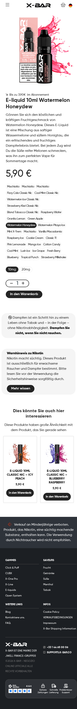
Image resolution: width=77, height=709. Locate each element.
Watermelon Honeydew (21, 225)
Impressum (49, 623)
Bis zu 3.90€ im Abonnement (28, 94)
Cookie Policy (51, 612)
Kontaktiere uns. (15, 617)
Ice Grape (38, 250)
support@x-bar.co (59, 652)
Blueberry (12, 257)
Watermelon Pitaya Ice (51, 225)
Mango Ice (34, 244)
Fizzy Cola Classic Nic (19, 193)
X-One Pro (11, 579)
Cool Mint (12, 250)
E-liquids (10, 590)
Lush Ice (25, 250)
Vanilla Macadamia (50, 231)
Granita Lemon (16, 218)
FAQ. (8, 623)
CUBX (8, 573)
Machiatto (13, 186)
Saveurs (48, 560)
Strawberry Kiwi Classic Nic (22, 205)
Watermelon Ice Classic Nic (23, 199)
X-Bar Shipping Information (59, 629)
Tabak (47, 590)
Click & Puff (12, 568)
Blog (8, 612)
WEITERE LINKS (13, 604)
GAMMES (10, 560)
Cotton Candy (51, 244)
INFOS (46, 604)
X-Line (9, 584)
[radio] (12, 269)
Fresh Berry (53, 250)
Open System (13, 595)
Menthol (48, 584)
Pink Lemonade (16, 244)
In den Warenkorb (24, 294)
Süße (46, 579)
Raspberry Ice (15, 238)
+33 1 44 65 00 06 (57, 647)
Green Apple (35, 218)
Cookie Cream (34, 238)
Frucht (47, 568)
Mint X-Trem (14, 231)
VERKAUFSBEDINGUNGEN (58, 617)
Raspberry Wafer (51, 212)
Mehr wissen (20, 388)
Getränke (48, 573)
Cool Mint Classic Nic (46, 193)
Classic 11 (51, 238)
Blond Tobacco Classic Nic (22, 212)
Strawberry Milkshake (53, 257)
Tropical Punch (29, 257)
